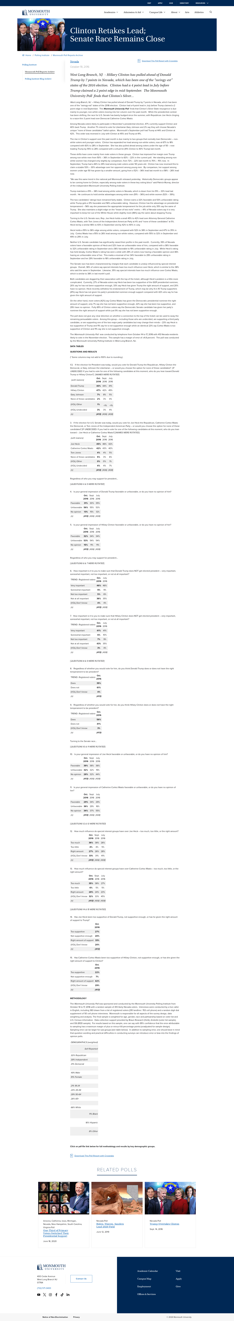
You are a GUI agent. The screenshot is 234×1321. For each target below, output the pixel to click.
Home (28, 55)
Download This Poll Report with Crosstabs (160, 60)
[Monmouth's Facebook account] (56, 1294)
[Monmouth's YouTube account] (38, 1294)
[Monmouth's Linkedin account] (68, 1294)
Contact (78, 1278)
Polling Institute (42, 55)
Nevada (74, 61)
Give (171, 3)
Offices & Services (146, 1294)
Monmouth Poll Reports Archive (68, 55)
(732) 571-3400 (44, 1288)
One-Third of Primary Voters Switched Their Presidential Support (56, 1233)
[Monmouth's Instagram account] (50, 1294)
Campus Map (144, 1278)
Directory (184, 3)
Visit (149, 3)
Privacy (76, 1317)
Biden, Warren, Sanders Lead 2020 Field (110, 1225)
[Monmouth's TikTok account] (62, 1294)
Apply (160, 3)
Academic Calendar (147, 1271)
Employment (144, 1286)
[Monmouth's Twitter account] (44, 1294)
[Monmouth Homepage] (36, 12)
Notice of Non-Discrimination (55, 1317)
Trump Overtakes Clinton (164, 1223)
